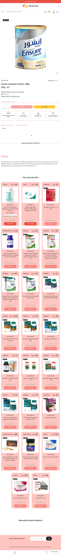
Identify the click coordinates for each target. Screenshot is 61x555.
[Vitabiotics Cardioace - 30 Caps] (51, 195)
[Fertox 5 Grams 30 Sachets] (51, 445)
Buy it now (44, 107)
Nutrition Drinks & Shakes (17, 92)
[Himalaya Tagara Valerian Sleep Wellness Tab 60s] (51, 284)
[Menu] (59, 6)
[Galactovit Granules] (51, 405)
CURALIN (5, 184)
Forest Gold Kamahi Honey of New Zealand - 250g (30, 457)
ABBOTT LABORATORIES (12, 96)
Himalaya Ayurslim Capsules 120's (51, 379)
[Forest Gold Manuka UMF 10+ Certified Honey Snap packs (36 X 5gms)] (10, 445)
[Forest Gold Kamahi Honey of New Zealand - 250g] (30, 445)
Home (2, 11)
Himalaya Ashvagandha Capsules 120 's (30, 418)
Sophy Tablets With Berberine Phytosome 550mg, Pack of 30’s (30, 208)
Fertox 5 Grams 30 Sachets (50, 457)
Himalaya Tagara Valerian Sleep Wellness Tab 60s (51, 297)
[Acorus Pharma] (30, 6)
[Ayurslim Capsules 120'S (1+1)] (30, 366)
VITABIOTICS (47, 184)
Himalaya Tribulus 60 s (50, 339)
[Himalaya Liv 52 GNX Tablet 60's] (10, 366)
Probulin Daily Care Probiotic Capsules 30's (30, 297)
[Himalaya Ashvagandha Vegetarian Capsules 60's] (10, 405)
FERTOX (45, 434)
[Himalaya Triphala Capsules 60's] (30, 326)
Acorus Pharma (16, 547)
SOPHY (25, 184)
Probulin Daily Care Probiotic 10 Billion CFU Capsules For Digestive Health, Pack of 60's (10, 298)
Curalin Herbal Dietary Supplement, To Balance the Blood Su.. (10, 208)
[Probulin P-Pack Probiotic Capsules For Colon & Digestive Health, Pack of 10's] (30, 241)
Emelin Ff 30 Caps (41, 498)
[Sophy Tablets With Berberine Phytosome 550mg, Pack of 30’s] (30, 195)
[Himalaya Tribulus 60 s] (51, 326)
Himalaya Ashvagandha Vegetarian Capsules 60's (10, 418)
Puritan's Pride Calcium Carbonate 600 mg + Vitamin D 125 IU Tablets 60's (10, 255)
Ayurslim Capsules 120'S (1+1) (30, 379)
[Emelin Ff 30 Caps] (40, 486)
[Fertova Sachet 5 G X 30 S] (20, 486)
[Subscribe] (49, 539)
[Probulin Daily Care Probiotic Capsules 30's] (30, 284)
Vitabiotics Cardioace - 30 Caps (51, 208)
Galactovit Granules (50, 417)
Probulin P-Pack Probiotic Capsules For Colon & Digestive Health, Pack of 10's (31, 256)
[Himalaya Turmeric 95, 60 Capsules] (10, 326)
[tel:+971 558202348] (1, 6)
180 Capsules (14, 215)
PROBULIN (25, 230)
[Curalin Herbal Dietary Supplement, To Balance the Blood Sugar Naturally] (10, 195)
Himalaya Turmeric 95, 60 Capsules (10, 339)
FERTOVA (15, 475)
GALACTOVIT (47, 394)
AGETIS (35, 475)
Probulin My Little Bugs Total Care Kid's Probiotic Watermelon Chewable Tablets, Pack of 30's (51, 256)
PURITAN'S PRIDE (7, 230)
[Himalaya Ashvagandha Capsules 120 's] (30, 405)
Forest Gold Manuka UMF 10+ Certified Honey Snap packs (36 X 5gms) (10, 458)
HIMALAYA (46, 273)
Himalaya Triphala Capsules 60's (30, 339)
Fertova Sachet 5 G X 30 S (20, 498)
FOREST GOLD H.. (7, 434)
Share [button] (4, 128)
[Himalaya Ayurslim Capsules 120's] (51, 366)
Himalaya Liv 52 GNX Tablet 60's (10, 379)
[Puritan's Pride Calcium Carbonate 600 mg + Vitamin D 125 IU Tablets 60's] (10, 241)
